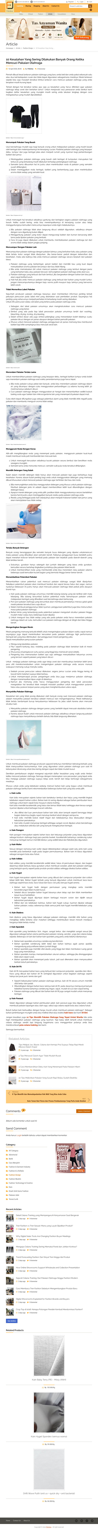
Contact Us (55, 6)
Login (19, 1135)
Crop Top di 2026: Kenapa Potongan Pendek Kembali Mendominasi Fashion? (49, 1309)
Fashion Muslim (14, 1179)
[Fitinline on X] (92, 1521)
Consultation (62, 14)
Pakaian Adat (13, 1195)
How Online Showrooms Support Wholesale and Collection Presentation (48, 1267)
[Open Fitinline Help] (91, 10)
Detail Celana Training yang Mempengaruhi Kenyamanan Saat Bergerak (47, 1215)
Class (73, 14)
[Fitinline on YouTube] (76, 1521)
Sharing (28, 6)
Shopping (36, 6)
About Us (46, 6)
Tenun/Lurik (13, 1199)
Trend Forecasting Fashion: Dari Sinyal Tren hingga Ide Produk (43, 1257)
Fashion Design (28, 48)
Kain (10, 1187)
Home (8, 1520)
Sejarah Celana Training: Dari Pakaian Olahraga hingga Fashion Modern (47, 1278)
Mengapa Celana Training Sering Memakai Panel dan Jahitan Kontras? (46, 1247)
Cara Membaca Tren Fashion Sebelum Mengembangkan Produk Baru (46, 1288)
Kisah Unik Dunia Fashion (18, 1191)
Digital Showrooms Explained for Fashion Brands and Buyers (42, 1299)
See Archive (12, 1321)
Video (21, 14)
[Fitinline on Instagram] (81, 1521)
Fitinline (48, 1527)
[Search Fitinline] (90, 6)
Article (50, 14)
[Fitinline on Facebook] (87, 1521)
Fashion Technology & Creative (20, 1183)
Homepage (9, 48)
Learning (20, 6)
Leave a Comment (84, 1111)
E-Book (30, 14)
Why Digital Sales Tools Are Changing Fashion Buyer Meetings (43, 1236)
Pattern (40, 14)
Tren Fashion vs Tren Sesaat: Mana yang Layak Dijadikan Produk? (44, 1226)
